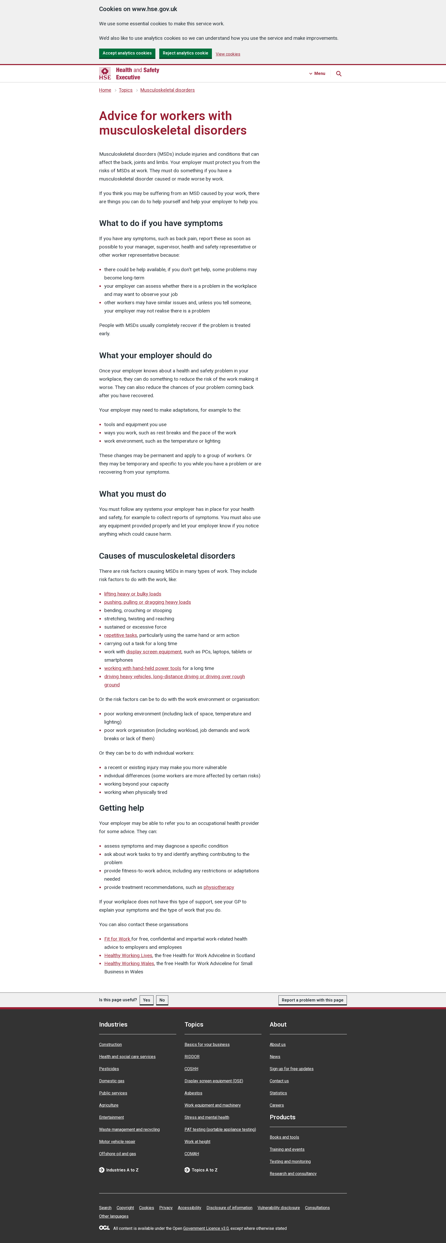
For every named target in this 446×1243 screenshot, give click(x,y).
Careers (277, 1105)
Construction (110, 1044)
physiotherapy (219, 887)
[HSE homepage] (129, 74)
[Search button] (338, 73)
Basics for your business (207, 1044)
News (275, 1056)
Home (105, 90)
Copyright (125, 1207)
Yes (146, 1000)
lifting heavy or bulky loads (132, 594)
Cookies (146, 1207)
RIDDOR (192, 1056)
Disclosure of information (229, 1207)
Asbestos (193, 1093)
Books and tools (284, 1137)
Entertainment (111, 1117)
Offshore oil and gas (117, 1153)
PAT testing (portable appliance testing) (220, 1129)
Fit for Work (117, 939)
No (162, 1000)
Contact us (279, 1080)
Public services (113, 1093)
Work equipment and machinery (213, 1105)
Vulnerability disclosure (279, 1207)
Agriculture (108, 1105)
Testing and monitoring (290, 1161)
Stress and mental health (207, 1117)
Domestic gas (111, 1080)
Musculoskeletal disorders (167, 90)
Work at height (197, 1141)
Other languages (114, 1216)
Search (105, 1207)
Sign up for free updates (292, 1068)
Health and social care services (127, 1056)
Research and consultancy (293, 1173)
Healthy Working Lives (128, 955)
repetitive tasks (120, 635)
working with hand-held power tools (142, 668)
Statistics (278, 1093)
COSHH (191, 1068)
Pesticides (109, 1068)
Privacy (166, 1207)
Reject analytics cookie (185, 53)
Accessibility (189, 1207)
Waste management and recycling (129, 1129)
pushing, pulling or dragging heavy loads (147, 602)
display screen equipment (153, 652)
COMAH (192, 1153)
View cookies (228, 54)
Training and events (287, 1149)
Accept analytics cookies (127, 53)
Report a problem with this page (313, 1000)
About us (278, 1044)
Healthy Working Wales (129, 963)
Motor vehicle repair (117, 1141)
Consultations (317, 1207)
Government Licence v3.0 (206, 1228)
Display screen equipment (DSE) (214, 1080)
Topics (126, 90)
